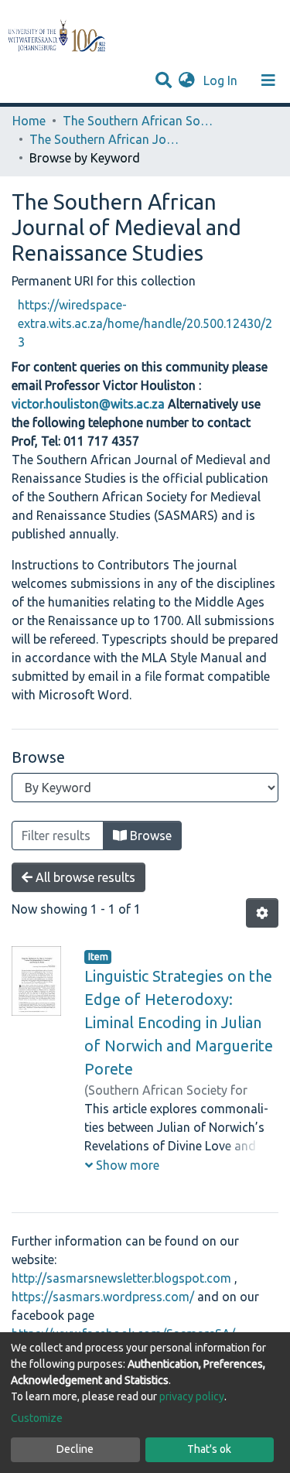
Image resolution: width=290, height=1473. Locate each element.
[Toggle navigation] (268, 80)
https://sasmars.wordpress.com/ (103, 1297)
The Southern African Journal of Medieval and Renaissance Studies (106, 139)
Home (29, 121)
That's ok (209, 1449)
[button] (186, 80)
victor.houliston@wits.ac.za (88, 404)
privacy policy (191, 1396)
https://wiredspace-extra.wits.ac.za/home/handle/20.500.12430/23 (145, 323)
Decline (75, 1449)
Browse (149, 835)
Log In (222, 80)
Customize (37, 1418)
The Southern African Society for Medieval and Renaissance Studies (140, 121)
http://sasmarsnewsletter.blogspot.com (121, 1278)
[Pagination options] (262, 913)
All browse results (83, 877)
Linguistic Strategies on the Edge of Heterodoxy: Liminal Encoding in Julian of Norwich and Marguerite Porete (178, 1022)
